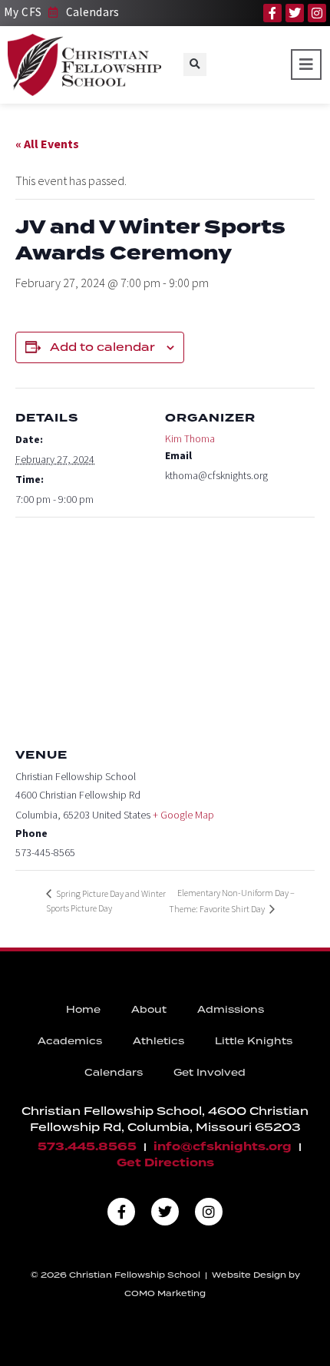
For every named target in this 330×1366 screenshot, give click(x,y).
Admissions (230, 1009)
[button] (194, 64)
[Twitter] (294, 13)
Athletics (158, 1040)
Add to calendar (102, 347)
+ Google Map (183, 815)
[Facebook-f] (272, 13)
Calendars (113, 1072)
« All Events (47, 143)
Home (83, 1009)
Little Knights (253, 1040)
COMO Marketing (165, 1293)
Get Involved (209, 1072)
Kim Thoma (190, 438)
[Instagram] (317, 13)
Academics (70, 1040)
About (149, 1009)
